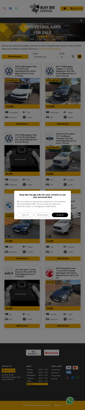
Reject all (25, 215)
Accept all (60, 215)
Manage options (42, 215)
